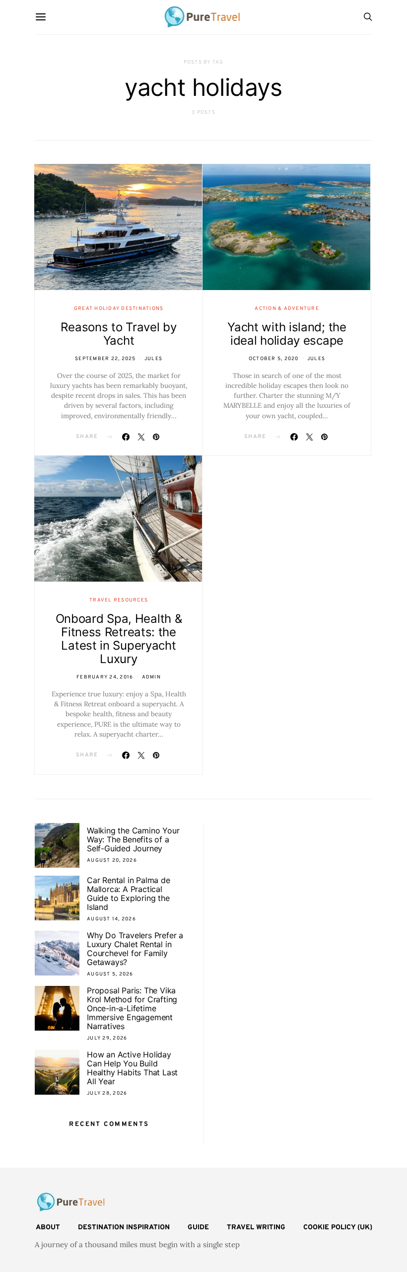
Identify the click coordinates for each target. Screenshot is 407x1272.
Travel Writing (256, 1227)
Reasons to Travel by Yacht (118, 334)
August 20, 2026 (112, 860)
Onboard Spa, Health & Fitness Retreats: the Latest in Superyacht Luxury (119, 638)
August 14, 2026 (111, 919)
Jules (153, 359)
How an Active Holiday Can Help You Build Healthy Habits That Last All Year (132, 1067)
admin (151, 677)
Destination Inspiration (124, 1227)
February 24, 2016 (104, 677)
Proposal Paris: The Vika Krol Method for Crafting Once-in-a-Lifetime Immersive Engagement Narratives (132, 1008)
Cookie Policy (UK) (337, 1227)
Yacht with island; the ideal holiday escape (286, 334)
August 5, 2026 (110, 974)
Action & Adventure (287, 308)
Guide (198, 1227)
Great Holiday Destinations (119, 308)
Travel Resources (118, 600)
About (48, 1227)
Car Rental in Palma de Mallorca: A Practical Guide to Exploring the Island (128, 893)
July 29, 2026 (107, 1038)
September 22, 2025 (105, 359)
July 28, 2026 (107, 1093)
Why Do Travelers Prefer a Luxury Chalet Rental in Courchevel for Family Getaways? (135, 948)
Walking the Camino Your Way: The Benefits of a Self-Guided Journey (133, 839)
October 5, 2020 (274, 359)
